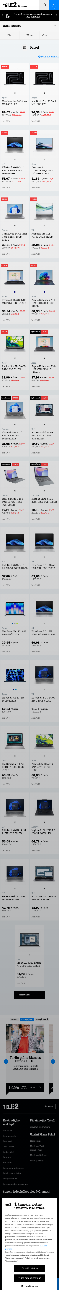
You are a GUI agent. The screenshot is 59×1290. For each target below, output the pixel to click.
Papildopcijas (31, 1286)
